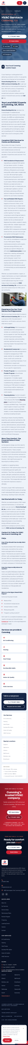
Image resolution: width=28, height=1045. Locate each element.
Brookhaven (17, 982)
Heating (4, 942)
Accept (7, 1040)
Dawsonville (17, 989)
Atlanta (3, 978)
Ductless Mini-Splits (7, 949)
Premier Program (6, 916)
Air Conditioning (6, 939)
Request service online (14, 706)
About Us (4, 903)
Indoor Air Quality (6, 953)
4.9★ (16, 46)
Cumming (16, 985)
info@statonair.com (7, 887)
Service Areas (9, 11)
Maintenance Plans (6, 913)
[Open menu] (24, 3)
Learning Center (6, 923)
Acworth (4, 974)
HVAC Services (5, 956)
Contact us (5, 621)
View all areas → (6, 995)
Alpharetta (17, 974)
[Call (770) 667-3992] (19, 3)
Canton (3, 985)
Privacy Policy (6, 1036)
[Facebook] (3, 894)
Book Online (15, 41)
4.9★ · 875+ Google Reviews (9, 1019)
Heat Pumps (5, 946)
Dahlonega (4, 989)
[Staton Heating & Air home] (3, 3)
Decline (16, 1040)
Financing (4, 920)
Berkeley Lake (5, 982)
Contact (4, 930)
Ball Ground (17, 978)
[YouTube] (6, 894)
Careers (4, 927)
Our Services (5, 906)
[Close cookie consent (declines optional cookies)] (23, 1028)
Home (3, 11)
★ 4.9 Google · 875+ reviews (10, 769)
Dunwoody (17, 992)
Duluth (3, 992)
